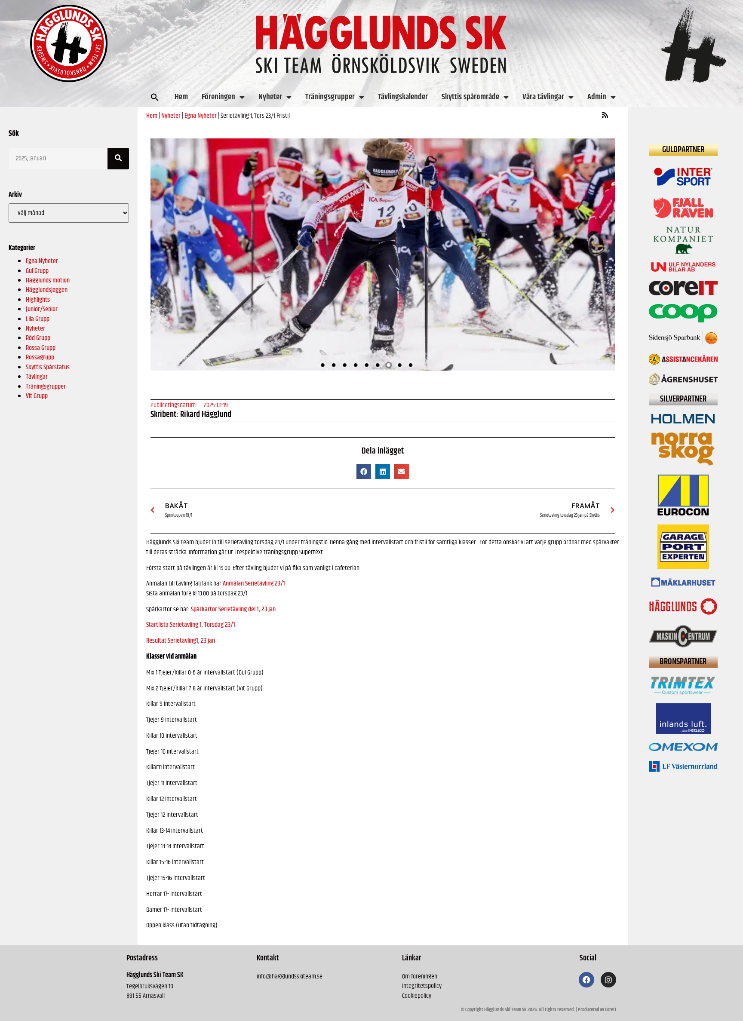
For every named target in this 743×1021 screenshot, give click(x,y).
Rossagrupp (40, 357)
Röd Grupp (38, 338)
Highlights (38, 299)
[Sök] (118, 158)
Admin (596, 97)
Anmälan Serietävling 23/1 (254, 583)
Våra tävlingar (543, 97)
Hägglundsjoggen (47, 290)
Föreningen (218, 97)
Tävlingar (37, 376)
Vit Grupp (37, 396)
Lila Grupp (37, 319)
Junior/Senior (42, 309)
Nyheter (270, 97)
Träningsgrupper (330, 97)
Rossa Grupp (40, 348)
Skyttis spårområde (470, 97)
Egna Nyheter (42, 261)
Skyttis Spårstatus (48, 367)
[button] (155, 97)
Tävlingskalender (403, 97)
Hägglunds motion (48, 280)
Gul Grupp (37, 271)
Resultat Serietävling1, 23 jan (180, 640)
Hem (181, 97)
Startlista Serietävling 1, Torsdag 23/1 (190, 624)
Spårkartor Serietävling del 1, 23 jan (233, 609)
